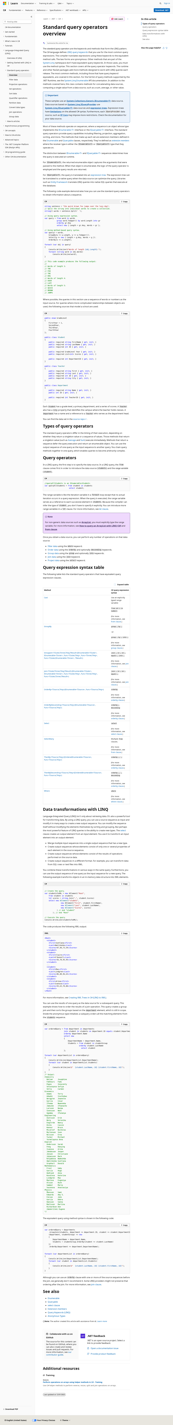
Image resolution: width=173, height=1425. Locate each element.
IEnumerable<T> (66, 130)
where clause (116, 801)
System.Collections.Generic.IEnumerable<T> (89, 101)
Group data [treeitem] (14, 116)
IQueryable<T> (97, 130)
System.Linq (48, 62)
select (123, 830)
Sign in (167, 3)
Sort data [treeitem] (13, 93)
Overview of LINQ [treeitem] (14, 58)
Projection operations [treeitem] (18, 84)
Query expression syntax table (155, 30)
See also (145, 39)
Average (72, 440)
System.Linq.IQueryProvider (82, 104)
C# (59, 19)
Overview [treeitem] (13, 75)
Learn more (102, 1321)
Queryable (68, 140)
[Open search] (160, 3)
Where (47, 791)
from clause (51, 529)
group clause (116, 648)
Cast (46, 597)
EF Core (64, 115)
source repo (79, 419)
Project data (53, 560)
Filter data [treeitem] (13, 79)
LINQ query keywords (77, 52)
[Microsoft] (4, 3)
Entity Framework (59, 182)
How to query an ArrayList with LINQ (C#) (100, 525)
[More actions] (128, 19)
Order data (53, 549)
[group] (86, 1120)
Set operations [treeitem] (15, 89)
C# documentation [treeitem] (13, 27)
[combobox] (17, 22)
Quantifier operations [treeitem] (18, 98)
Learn (45, 19)
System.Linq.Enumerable (76, 80)
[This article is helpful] (163, 48)
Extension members (57, 1309)
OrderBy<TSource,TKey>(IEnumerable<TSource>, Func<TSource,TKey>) (74, 689)
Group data (53, 553)
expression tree (98, 175)
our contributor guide (59, 1353)
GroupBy (47, 626)
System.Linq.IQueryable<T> (59, 108)
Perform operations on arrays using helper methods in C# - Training (72, 1382)
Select (46, 723)
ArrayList (86, 522)
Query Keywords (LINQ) (59, 1312)
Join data (52, 556)
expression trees (98, 108)
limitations (55, 111)
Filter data (52, 546)
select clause (116, 734)
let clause (103, 509)
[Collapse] (31, 17)
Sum (83, 440)
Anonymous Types (56, 1316)
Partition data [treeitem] (15, 103)
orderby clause (117, 700)
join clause (96, 1284)
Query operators (149, 27)
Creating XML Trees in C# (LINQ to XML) (87, 997)
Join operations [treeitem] (15, 112)
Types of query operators (153, 23)
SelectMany (49, 739)
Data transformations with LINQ (153, 34)
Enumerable (52, 140)
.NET (53, 19)
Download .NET (162, 10)
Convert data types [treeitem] (17, 107)
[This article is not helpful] (166, 48)
